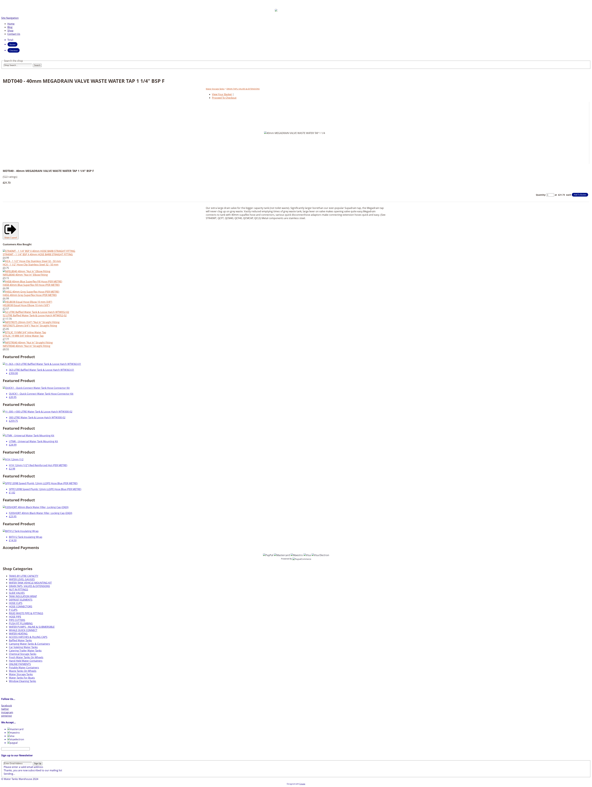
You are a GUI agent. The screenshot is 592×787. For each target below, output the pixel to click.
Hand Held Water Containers (25, 660)
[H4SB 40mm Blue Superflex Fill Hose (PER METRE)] (32, 281)
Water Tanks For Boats (22, 677)
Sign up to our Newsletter (17, 755)
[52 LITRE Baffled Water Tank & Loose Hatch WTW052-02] (36, 312)
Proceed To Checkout (224, 97)
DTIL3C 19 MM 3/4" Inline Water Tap (23, 335)
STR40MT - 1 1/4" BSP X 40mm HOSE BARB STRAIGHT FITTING (38, 254)
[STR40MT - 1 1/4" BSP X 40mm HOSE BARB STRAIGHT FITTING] (39, 251)
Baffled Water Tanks (20, 640)
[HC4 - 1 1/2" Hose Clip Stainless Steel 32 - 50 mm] (32, 261)
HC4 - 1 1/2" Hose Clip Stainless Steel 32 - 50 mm (30, 264)
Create (302, 784)
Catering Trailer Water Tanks (25, 650)
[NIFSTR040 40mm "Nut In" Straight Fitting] (28, 342)
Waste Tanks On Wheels (22, 671)
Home (10, 23)
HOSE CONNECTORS (20, 606)
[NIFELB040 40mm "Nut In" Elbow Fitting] (26, 271)
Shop (10, 30)
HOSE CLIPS (15, 603)
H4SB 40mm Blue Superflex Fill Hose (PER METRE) (31, 285)
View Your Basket (222, 94)
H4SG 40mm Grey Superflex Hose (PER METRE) (30, 295)
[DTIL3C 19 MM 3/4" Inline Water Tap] (24, 332)
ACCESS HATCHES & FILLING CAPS (28, 637)
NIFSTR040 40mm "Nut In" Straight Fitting (26, 346)
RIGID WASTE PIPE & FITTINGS (26, 613)
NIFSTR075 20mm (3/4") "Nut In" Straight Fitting (30, 325)
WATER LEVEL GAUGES (22, 579)
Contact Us (13, 34)
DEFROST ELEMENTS (20, 599)
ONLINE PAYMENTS (20, 664)
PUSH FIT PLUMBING (21, 623)
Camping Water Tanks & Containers (29, 643)
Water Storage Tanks (215, 88)
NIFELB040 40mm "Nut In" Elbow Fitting (25, 274)
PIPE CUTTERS (17, 620)
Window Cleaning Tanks (22, 681)
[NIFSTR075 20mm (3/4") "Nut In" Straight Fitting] (31, 322)
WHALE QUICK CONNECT (23, 630)
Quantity (540, 194)
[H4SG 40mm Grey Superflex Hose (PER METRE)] (31, 291)
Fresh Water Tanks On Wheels (26, 657)
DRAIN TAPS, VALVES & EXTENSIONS (243, 88)
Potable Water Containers (24, 667)
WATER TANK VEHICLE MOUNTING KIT (30, 582)
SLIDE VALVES (17, 593)
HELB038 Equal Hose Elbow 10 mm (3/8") (26, 305)
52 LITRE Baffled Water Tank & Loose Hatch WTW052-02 (35, 315)
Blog (9, 27)
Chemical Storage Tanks (22, 654)
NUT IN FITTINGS (18, 589)
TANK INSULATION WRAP (23, 596)
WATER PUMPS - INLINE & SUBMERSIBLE (32, 627)
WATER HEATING (18, 633)
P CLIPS (13, 610)
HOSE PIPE (15, 616)
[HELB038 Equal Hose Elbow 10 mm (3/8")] (27, 302)
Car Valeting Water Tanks (23, 647)
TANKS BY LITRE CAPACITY (23, 576)
